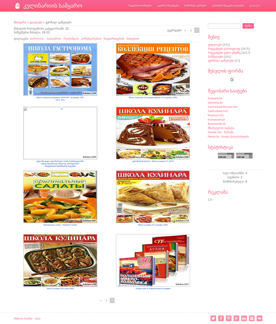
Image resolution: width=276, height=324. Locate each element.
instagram (252, 318)
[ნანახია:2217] (153, 260)
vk (259, 318)
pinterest (229, 318)
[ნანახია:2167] (60, 197)
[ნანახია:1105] (60, 69)
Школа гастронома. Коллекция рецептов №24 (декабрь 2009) (153, 97)
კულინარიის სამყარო (52, 5)
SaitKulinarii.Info (218, 111)
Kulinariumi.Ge (216, 119)
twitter (213, 318)
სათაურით (54, 38)
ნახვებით (132, 38)
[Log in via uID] (219, 79)
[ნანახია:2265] (60, 133)
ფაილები (35, 22)
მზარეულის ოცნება (221, 128)
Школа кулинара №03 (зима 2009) (60, 288)
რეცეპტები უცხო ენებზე (224, 52)
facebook (221, 318)
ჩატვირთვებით (114, 38)
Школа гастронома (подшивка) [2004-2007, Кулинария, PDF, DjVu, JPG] (60, 98)
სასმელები (215, 56)
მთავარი (20, 22)
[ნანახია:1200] (153, 69)
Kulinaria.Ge (215, 98)
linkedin (244, 318)
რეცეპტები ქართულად (224, 48)
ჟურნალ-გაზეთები (221, 60)
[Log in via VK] (238, 79)
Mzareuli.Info (216, 115)
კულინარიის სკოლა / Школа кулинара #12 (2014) (153, 161)
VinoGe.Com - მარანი (221, 132)
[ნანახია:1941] (153, 133)
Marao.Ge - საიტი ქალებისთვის (228, 136)
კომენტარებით (91, 38)
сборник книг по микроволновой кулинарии (153, 288)
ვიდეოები (215, 45)
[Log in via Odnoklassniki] (245, 79)
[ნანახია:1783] (60, 260)
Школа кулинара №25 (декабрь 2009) (153, 225)
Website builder (23, 318)
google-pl (236, 318)
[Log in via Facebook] (225, 79)
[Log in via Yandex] (251, 79)
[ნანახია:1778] (153, 197)
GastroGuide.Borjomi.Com (223, 107)
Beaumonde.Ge (217, 123)
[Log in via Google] (232, 79)
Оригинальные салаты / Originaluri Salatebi (60, 225)
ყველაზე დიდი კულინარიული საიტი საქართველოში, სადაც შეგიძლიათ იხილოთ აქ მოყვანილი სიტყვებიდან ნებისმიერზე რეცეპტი (60, 162)
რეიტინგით (71, 38)
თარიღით (36, 38)
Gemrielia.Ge (215, 102)
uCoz (38, 318)
